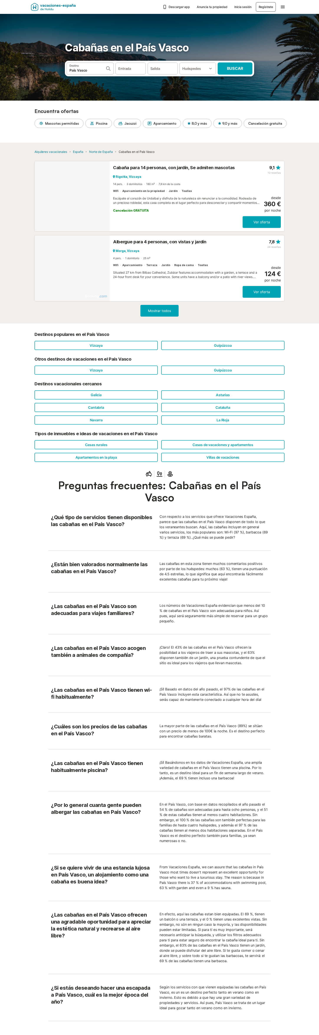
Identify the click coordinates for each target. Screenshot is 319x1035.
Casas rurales (96, 445)
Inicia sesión (243, 7)
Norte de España (101, 152)
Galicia (96, 395)
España (78, 152)
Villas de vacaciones (222, 457)
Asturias (223, 395)
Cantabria (96, 407)
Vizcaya (96, 345)
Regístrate (266, 7)
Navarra (96, 420)
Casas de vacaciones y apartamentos (222, 445)
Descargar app (179, 7)
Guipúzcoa (223, 345)
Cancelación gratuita (265, 123)
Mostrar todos (159, 311)
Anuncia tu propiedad (212, 7)
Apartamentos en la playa (96, 457)
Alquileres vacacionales (51, 152)
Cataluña (222, 407)
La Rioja (223, 420)
